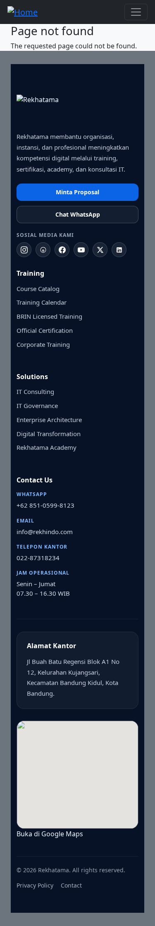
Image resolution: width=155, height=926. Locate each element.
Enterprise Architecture (49, 419)
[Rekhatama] (58, 109)
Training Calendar (42, 302)
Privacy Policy (35, 885)
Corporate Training (43, 344)
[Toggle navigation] (136, 12)
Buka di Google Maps (51, 833)
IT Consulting (35, 391)
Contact (71, 885)
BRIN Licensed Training (49, 316)
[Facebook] (62, 249)
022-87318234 (38, 558)
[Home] (25, 12)
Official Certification (45, 330)
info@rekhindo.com (45, 531)
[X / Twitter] (100, 249)
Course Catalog (38, 288)
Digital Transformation (49, 434)
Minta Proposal (77, 192)
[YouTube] (81, 249)
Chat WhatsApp (77, 214)
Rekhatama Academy (46, 447)
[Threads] (43, 249)
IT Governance (37, 405)
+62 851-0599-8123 (45, 505)
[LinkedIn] (119, 249)
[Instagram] (24, 249)
